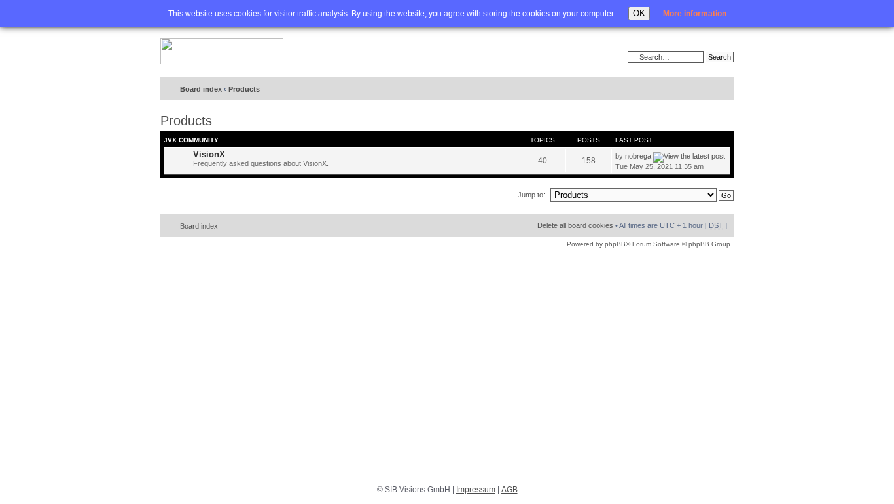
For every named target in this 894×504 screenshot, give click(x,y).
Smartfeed (721, 89)
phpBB (615, 244)
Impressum (475, 489)
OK (639, 13)
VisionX (209, 154)
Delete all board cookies (575, 225)
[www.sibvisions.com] (221, 52)
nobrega (638, 156)
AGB (509, 489)
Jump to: (531, 195)
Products (244, 89)
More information (694, 13)
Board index (201, 89)
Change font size (696, 90)
